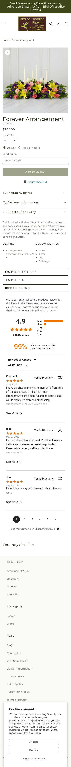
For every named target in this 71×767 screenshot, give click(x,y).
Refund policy (15, 684)
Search (11, 616)
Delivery (12, 147)
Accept (33, 741)
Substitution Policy (18, 691)
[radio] (51, 321)
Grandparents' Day (18, 571)
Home (6, 40)
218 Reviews (24, 335)
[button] (51, 23)
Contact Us (13, 653)
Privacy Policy (32, 732)
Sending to (15, 154)
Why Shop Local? (17, 660)
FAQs (10, 645)
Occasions (13, 578)
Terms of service (17, 699)
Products (12, 586)
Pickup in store (31, 147)
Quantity (8, 134)
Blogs (10, 623)
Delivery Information (19, 668)
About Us (12, 594)
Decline (33, 750)
